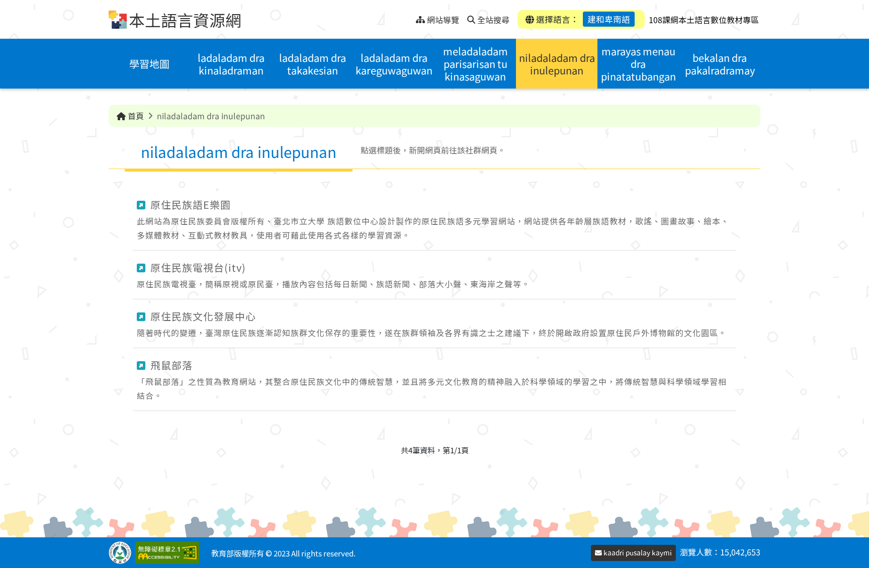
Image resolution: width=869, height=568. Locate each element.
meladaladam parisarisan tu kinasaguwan (475, 64)
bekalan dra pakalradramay (720, 63)
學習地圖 (149, 63)
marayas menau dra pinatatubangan (638, 64)
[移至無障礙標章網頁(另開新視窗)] (169, 552)
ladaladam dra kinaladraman (231, 63)
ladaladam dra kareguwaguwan (394, 63)
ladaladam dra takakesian (312, 63)
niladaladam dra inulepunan (557, 63)
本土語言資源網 (185, 19)
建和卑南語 (608, 19)
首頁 (135, 116)
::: (408, 17)
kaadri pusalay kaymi (637, 552)
